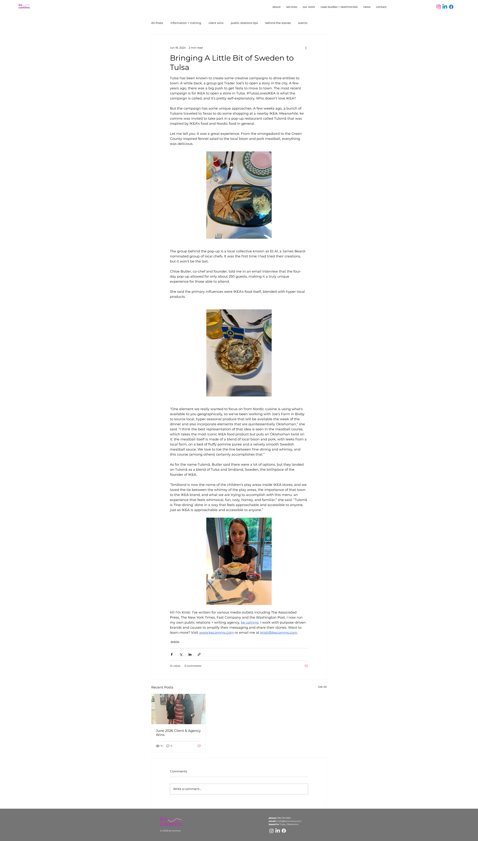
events (302, 23)
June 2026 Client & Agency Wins (178, 733)
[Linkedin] (445, 7)
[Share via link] (199, 654)
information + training (185, 23)
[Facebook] (451, 7)
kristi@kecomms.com (289, 821)
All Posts (157, 23)
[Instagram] (438, 7)
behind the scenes (278, 23)
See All (322, 686)
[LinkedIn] (277, 831)
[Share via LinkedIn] (190, 654)
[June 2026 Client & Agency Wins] (178, 709)
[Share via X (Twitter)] (181, 654)
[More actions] (306, 47)
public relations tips (244, 23)
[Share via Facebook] (171, 654)
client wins (216, 23)
